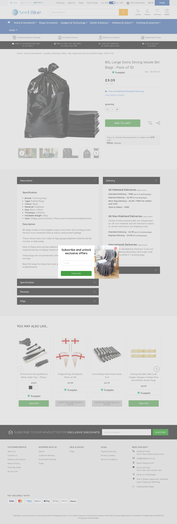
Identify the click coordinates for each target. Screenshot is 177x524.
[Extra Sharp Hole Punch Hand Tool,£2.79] (107, 355)
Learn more (141, 190)
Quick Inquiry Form (145, 463)
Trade (162, 3)
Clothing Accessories (147, 22)
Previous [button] (22, 153)
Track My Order (14, 467)
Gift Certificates (137, 3)
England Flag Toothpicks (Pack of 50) (70, 376)
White (36, 387)
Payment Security (108, 451)
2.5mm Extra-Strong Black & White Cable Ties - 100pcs (34, 376)
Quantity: (109, 104)
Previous (20, 369)
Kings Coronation (48, 22)
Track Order (92, 3)
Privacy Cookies (108, 455)
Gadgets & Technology (73, 22)
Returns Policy (14, 463)
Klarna (41, 451)
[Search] (123, 12)
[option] (59, 100)
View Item (33, 403)
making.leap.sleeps (145, 486)
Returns (71, 3)
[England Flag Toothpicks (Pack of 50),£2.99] (70, 355)
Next (157, 369)
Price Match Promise (47, 459)
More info (117, 143)
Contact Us (12, 455)
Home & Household (24, 22)
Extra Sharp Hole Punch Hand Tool (107, 376)
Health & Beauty (98, 22)
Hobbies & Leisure (122, 22)
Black (30, 387)
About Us (11, 451)
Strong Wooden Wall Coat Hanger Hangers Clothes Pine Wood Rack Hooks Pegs (143, 377)
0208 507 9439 (143, 451)
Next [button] (96, 153)
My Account (13, 471)
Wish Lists (157, 14)
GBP (150, 3)
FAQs (81, 3)
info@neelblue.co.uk (146, 458)
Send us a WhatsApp (146, 474)
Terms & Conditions (109, 459)
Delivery (60, 3)
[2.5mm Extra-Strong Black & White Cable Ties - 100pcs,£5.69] (34, 355)
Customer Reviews (47, 455)
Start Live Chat (143, 467)
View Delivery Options (114, 95)
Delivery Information (17, 459)
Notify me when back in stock (70, 403)
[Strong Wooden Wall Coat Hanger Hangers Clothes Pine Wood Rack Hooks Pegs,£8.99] (144, 355)
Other (12, 30)
